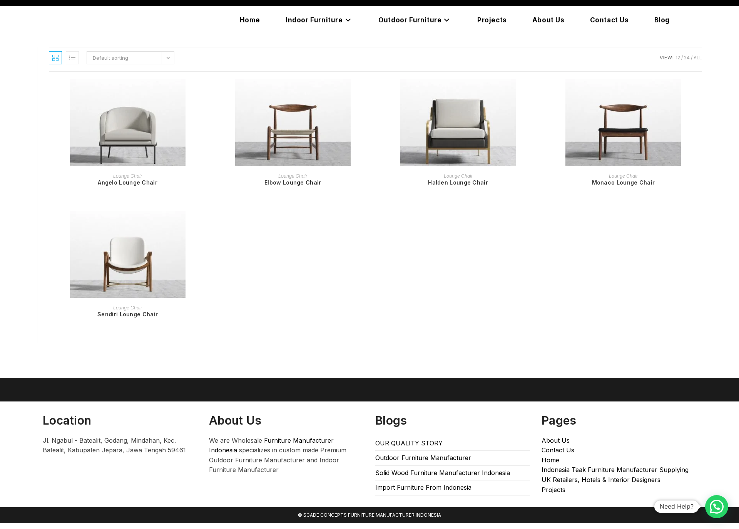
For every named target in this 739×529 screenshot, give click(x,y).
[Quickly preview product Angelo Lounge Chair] (204, 93)
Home (550, 460)
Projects (553, 490)
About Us (556, 440)
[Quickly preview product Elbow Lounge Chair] (369, 93)
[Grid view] (55, 57)
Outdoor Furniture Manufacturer (423, 458)
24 (687, 57)
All (698, 57)
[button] (716, 506)
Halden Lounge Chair (458, 182)
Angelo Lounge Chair (127, 182)
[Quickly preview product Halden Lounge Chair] (534, 93)
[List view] (72, 57)
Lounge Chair (127, 176)
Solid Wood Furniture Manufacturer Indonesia (442, 473)
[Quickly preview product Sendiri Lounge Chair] (204, 224)
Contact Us (558, 450)
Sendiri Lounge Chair (127, 314)
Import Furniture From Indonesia (423, 487)
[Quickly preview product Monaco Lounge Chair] (699, 93)
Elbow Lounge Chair (292, 182)
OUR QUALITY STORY (409, 443)
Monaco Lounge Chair (623, 182)
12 (677, 57)
